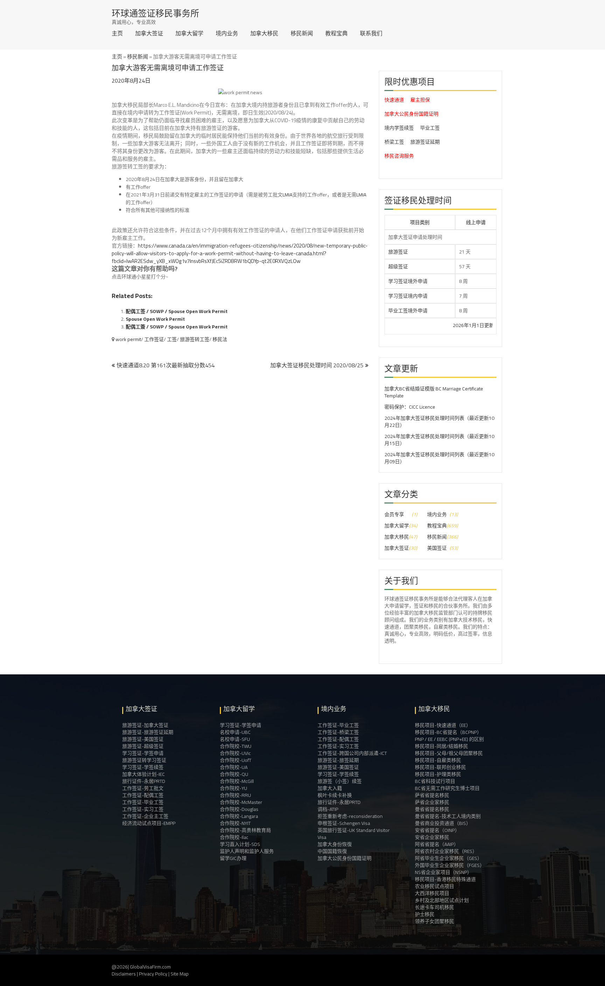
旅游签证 (398, 251)
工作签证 (154, 339)
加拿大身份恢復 (335, 844)
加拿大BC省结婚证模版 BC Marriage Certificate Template (433, 392)
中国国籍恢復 (332, 851)
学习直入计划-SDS (240, 844)
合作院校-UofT (235, 760)
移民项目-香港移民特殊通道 (445, 879)
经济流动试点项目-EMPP (148, 823)
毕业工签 (430, 127)
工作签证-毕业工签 (143, 802)
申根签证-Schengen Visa (344, 823)
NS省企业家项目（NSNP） (443, 872)
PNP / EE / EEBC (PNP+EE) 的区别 (449, 739)
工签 (172, 339)
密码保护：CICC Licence (409, 406)
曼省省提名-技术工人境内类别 (448, 816)
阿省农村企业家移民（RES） (446, 851)
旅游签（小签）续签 (340, 781)
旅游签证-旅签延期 (338, 760)
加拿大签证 (149, 33)
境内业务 (227, 33)
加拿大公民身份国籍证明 (411, 113)
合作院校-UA (234, 767)
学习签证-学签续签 (143, 767)
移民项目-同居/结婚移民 (441, 746)
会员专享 (394, 514)
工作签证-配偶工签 (143, 795)
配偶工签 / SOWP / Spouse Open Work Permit (177, 311)
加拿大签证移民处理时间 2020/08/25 (316, 365)
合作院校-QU (234, 774)
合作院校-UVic (235, 753)
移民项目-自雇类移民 (438, 760)
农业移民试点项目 (434, 886)
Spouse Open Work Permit (155, 319)
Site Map (180, 973)
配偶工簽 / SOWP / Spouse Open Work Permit (177, 326)
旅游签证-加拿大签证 (145, 725)
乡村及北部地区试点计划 (442, 900)
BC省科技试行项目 (435, 781)
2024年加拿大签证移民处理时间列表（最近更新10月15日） (439, 440)
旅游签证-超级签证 (143, 746)
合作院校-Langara (239, 816)
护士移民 (424, 914)
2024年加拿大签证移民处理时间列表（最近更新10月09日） (439, 458)
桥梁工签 (394, 141)
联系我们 (371, 33)
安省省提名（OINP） (437, 830)
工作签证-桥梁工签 (338, 732)
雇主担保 (420, 99)
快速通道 (394, 99)
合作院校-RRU (235, 795)
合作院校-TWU (235, 746)
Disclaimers (124, 973)
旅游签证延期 (425, 141)
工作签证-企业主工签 (145, 816)
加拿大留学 (189, 33)
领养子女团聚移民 (434, 921)
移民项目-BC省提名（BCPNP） (448, 732)
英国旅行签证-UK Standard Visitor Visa (354, 834)
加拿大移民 (264, 33)
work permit (128, 339)
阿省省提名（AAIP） (437, 844)
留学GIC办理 (233, 858)
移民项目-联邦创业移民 (440, 767)
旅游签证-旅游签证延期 (147, 732)
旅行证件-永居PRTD (143, 781)
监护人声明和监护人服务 (247, 851)
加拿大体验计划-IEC (143, 774)
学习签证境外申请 (407, 281)
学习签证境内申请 (407, 295)
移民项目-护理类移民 (438, 774)
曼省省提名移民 (432, 809)
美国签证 (437, 548)
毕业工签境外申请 (407, 310)
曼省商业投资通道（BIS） (443, 823)
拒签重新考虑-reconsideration (350, 816)
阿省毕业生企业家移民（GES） (448, 858)
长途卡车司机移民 (434, 907)
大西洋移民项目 (432, 893)
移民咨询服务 (399, 155)
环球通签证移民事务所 (155, 13)
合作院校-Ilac (234, 837)
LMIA (287, 194)
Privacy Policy (153, 973)
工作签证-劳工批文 (143, 788)
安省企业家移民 (432, 837)
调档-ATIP (328, 809)
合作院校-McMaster (241, 802)
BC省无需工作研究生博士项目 (447, 788)
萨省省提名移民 (432, 795)
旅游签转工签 (194, 339)
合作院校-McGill (237, 781)
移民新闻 (302, 33)
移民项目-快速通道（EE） (443, 725)
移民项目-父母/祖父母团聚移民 (449, 753)
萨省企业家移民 (432, 802)
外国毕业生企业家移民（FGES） (450, 865)
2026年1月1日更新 (445, 325)
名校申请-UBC (235, 732)
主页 (117, 33)
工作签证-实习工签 (143, 809)
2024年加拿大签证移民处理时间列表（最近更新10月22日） (439, 422)
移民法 (220, 339)
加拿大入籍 (330, 788)
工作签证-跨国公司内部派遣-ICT (352, 753)
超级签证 (398, 266)
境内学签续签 (399, 127)
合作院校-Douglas (239, 809)
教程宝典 (336, 33)
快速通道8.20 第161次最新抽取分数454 (166, 365)
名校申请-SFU (235, 739)
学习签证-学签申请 (143, 753)
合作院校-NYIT (235, 823)
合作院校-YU (233, 788)
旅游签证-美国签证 (143, 739)
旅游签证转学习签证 (144, 760)
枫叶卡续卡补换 (335, 795)
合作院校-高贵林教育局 (245, 830)
